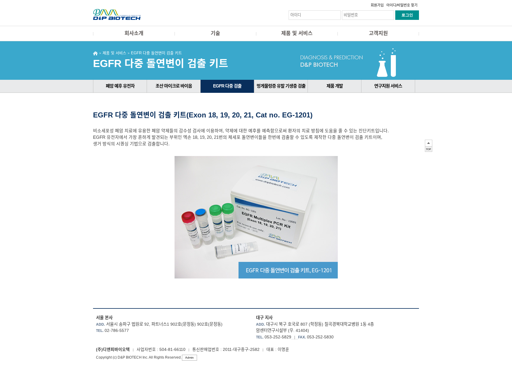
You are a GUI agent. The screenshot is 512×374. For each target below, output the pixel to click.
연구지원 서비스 (388, 85)
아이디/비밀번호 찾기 (401, 5)
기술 (215, 33)
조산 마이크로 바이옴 (174, 85)
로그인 (407, 15)
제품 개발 (335, 85)
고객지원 (378, 33)
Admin (189, 357)
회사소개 (133, 33)
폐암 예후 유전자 (120, 85)
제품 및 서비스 (297, 33)
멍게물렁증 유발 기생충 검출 (281, 85)
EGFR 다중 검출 (227, 85)
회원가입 (377, 5)
